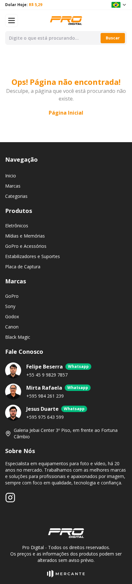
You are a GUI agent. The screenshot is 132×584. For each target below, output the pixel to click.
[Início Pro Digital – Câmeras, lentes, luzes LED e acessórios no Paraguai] (66, 20)
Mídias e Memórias (25, 236)
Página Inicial (66, 112)
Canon (12, 327)
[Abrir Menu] (11, 20)
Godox (12, 316)
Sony (10, 306)
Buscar (113, 38)
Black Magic (17, 337)
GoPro (12, 296)
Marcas (13, 186)
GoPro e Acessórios (25, 246)
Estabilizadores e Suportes (32, 256)
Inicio (10, 176)
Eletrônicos (16, 226)
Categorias (16, 196)
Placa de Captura (22, 267)
